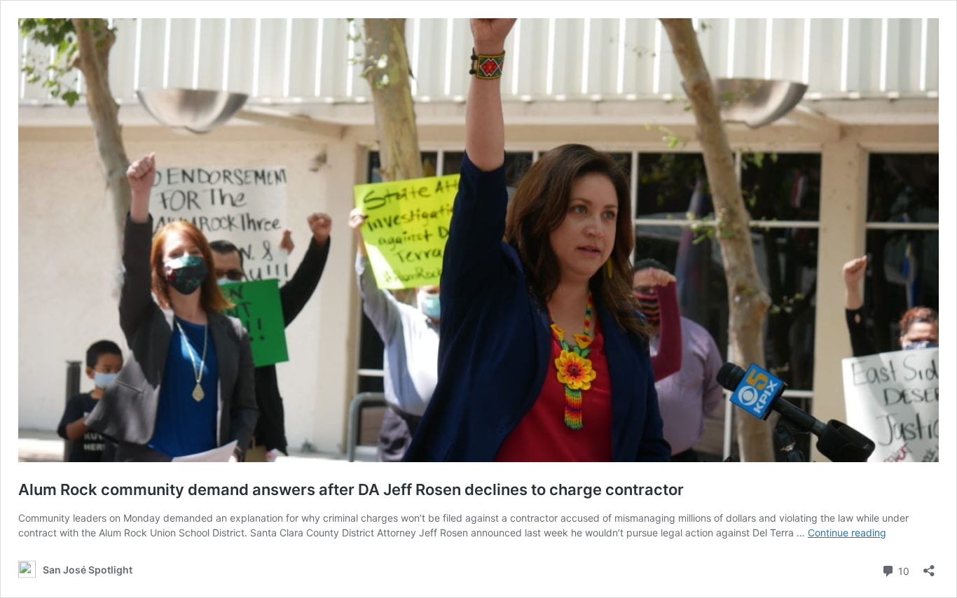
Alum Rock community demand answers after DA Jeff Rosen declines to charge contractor (351, 489)
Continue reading (847, 532)
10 (902, 570)
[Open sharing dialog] (929, 566)
